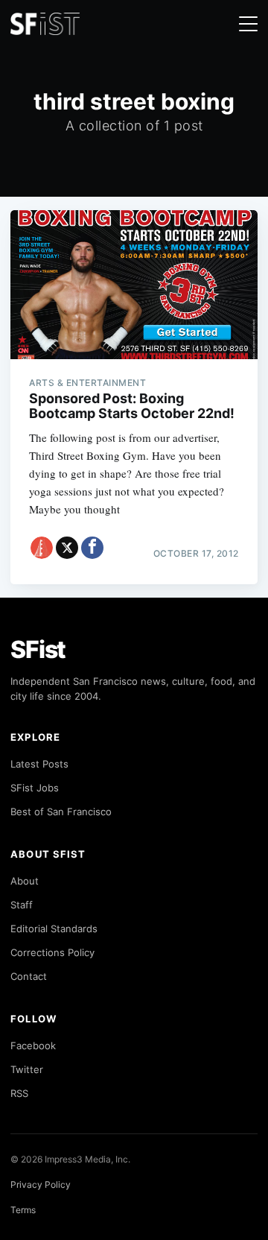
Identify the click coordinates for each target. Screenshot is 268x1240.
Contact (28, 976)
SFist (38, 649)
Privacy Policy (40, 1184)
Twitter (26, 1069)
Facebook (33, 1045)
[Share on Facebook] (92, 547)
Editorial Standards (54, 928)
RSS (19, 1093)
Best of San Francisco (61, 811)
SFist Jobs (34, 788)
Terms (23, 1209)
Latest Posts (39, 764)
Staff (21, 905)
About (24, 881)
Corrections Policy (52, 952)
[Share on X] (67, 547)
